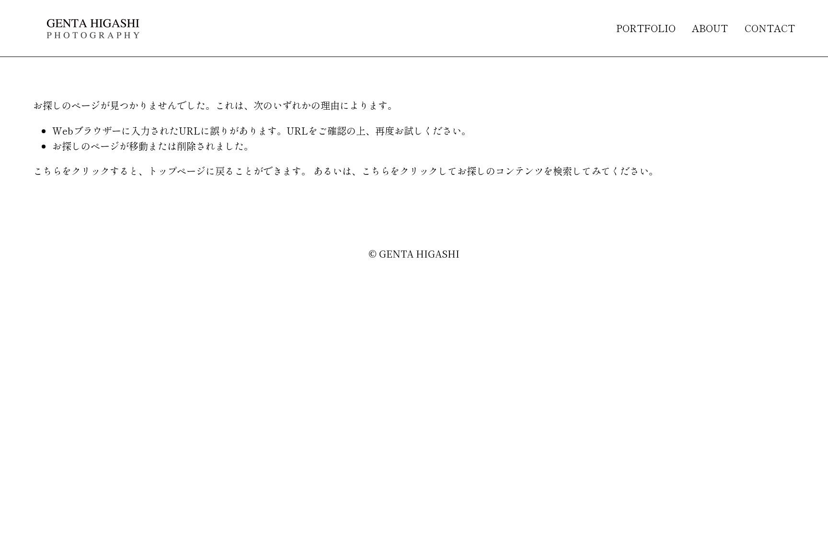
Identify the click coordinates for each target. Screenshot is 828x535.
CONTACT (770, 28)
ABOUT (710, 28)
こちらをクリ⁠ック (71, 171)
